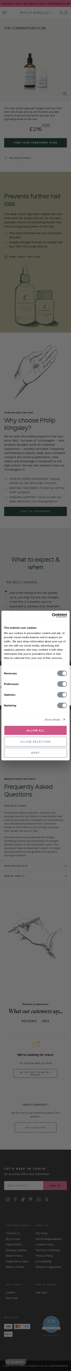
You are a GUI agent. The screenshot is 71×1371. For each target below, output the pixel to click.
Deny (35, 752)
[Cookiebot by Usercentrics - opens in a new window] (52, 615)
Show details (52, 719)
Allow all (36, 730)
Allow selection (36, 741)
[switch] (62, 684)
